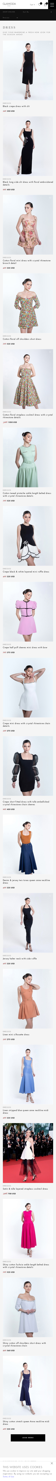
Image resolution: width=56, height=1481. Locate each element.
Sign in (32, 4)
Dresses (7, 103)
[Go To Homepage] (9, 4)
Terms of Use (8, 1476)
